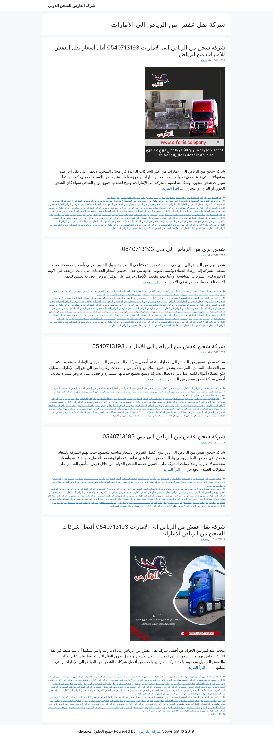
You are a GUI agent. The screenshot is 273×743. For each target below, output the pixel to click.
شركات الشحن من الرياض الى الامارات (148, 221)
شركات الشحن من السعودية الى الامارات (109, 221)
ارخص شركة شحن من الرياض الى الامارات (94, 200)
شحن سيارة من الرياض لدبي (147, 211)
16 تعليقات (216, 714)
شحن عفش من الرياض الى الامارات (71, 680)
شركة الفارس (150, 731)
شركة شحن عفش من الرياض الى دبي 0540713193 (164, 436)
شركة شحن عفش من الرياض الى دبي (80, 482)
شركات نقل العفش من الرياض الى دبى (161, 224)
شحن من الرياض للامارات (180, 221)
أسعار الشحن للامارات (132, 291)
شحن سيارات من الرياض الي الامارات (180, 211)
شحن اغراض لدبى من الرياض (181, 207)
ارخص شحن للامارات (209, 294)
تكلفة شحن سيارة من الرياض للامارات (74, 204)
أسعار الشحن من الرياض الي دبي (105, 291)
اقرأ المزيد (170, 188)
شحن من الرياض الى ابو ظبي (83, 214)
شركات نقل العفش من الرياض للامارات (122, 224)
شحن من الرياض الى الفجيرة (173, 218)
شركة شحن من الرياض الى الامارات (204, 197)
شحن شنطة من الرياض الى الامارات (85, 211)
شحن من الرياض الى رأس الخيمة (87, 218)
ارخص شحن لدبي (217, 391)
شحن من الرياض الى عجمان (95, 408)
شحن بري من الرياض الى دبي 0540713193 (173, 249)
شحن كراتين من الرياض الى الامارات (151, 214)
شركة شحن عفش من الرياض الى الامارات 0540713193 (158, 346)
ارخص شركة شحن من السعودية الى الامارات (125, 697)
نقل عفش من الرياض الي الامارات (198, 395)
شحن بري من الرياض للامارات (151, 197)
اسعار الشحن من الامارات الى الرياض (185, 204)
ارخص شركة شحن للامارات (142, 391)
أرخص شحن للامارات (176, 197)
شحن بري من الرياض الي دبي (207, 478)
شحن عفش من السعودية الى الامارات (187, 214)
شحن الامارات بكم (157, 207)
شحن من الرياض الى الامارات (91, 405)
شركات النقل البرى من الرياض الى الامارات (174, 412)
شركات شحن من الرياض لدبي (111, 294)
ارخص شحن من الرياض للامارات (164, 200)
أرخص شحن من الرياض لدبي (157, 291)
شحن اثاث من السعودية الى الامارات (182, 700)
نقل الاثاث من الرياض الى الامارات (159, 228)
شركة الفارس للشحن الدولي (71, 5)
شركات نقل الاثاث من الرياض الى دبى (198, 224)
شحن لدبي (220, 395)
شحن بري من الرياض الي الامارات (132, 207)
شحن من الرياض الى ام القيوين (144, 218)
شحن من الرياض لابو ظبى (205, 221)
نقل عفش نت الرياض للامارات (121, 197)
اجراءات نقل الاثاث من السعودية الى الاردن (201, 200)
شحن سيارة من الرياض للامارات (118, 211)
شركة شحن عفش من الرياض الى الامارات (201, 388)
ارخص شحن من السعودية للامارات (132, 200)
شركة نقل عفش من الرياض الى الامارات (197, 415)
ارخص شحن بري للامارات (77, 291)
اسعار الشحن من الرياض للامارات (151, 204)
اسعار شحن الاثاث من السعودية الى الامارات (114, 204)
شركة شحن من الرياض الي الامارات (86, 224)
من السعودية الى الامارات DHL (190, 228)
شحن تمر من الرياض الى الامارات (115, 402)
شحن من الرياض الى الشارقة (202, 218)
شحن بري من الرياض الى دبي (207, 291)
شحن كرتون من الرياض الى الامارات (116, 214)
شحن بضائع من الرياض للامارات (70, 207)
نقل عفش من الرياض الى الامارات (125, 228)
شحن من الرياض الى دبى (116, 218)
